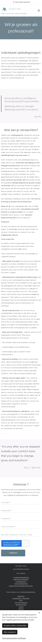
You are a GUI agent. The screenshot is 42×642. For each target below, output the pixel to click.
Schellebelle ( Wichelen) (21, 598)
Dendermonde (21, 605)
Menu (39, 10)
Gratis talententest (21, 584)
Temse (21, 607)
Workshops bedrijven (21, 579)
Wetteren (21, 596)
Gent (21, 600)
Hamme (21, 609)
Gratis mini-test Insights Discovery (21, 586)
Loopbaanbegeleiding (21, 577)
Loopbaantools (21, 582)
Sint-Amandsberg (21, 603)
